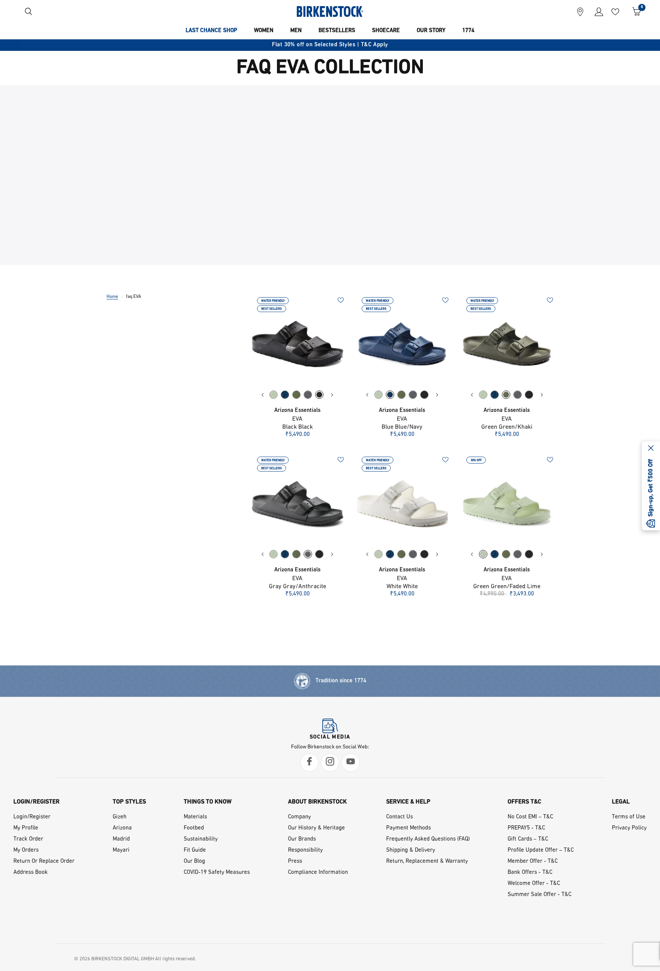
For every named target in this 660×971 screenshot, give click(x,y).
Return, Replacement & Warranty (427, 861)
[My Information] (596, 11)
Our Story (431, 31)
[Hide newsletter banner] (650, 448)
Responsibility (305, 850)
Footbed (194, 828)
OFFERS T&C (524, 802)
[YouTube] (350, 762)
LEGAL (621, 802)
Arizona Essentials (297, 410)
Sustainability (201, 839)
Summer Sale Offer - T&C (539, 895)
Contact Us (399, 817)
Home (112, 296)
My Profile (25, 828)
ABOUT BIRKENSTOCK (317, 802)
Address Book (30, 872)
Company (299, 817)
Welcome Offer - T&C (534, 883)
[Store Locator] (580, 11)
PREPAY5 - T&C (526, 828)
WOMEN (263, 31)
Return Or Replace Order (43, 861)
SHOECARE (386, 31)
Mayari (121, 850)
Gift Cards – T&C (528, 839)
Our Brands (302, 839)
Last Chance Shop (211, 31)
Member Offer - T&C (533, 861)
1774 (468, 31)
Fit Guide (195, 850)
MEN (296, 31)
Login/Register (31, 817)
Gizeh (119, 817)
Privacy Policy (629, 828)
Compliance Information (318, 872)
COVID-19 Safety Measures (217, 872)
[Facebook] (309, 762)
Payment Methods (408, 828)
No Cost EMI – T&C (530, 817)
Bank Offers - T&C (530, 872)
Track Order (28, 839)
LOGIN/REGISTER (36, 802)
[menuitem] (211, 31)
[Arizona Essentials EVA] (297, 343)
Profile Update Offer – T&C (541, 850)
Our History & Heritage (316, 828)
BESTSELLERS (337, 31)
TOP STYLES (129, 802)
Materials (195, 817)
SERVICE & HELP (408, 802)
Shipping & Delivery (410, 850)
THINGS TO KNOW (207, 802)
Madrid (121, 839)
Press (295, 861)
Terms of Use (628, 817)
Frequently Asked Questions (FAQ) (428, 839)
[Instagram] (330, 762)
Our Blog (194, 861)
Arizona (122, 828)
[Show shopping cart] (634, 11)
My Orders (26, 850)
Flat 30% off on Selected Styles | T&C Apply (330, 45)
